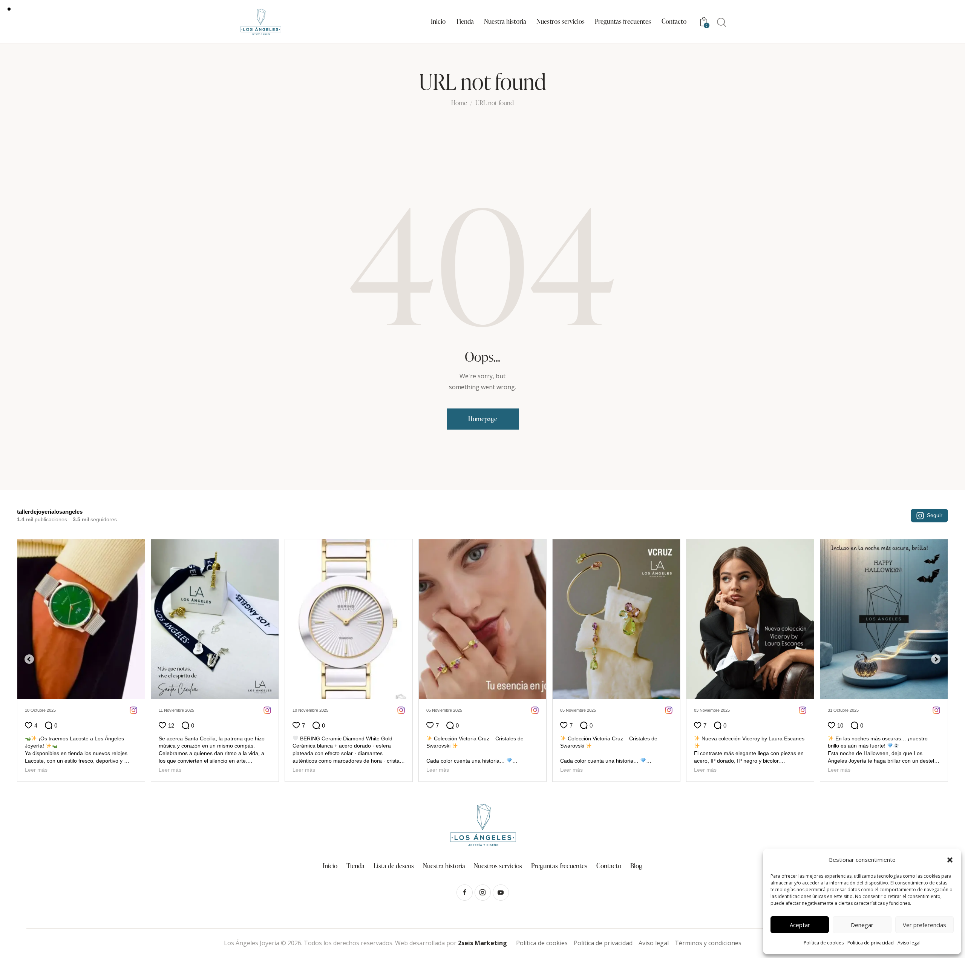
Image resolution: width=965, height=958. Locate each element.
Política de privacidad (870, 943)
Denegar (862, 925)
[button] (950, 860)
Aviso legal (909, 943)
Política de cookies (824, 943)
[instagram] (483, 900)
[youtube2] (501, 900)
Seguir (934, 515)
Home (459, 103)
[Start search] (721, 22)
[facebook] (464, 900)
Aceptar (800, 925)
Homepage (482, 419)
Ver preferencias (924, 925)
